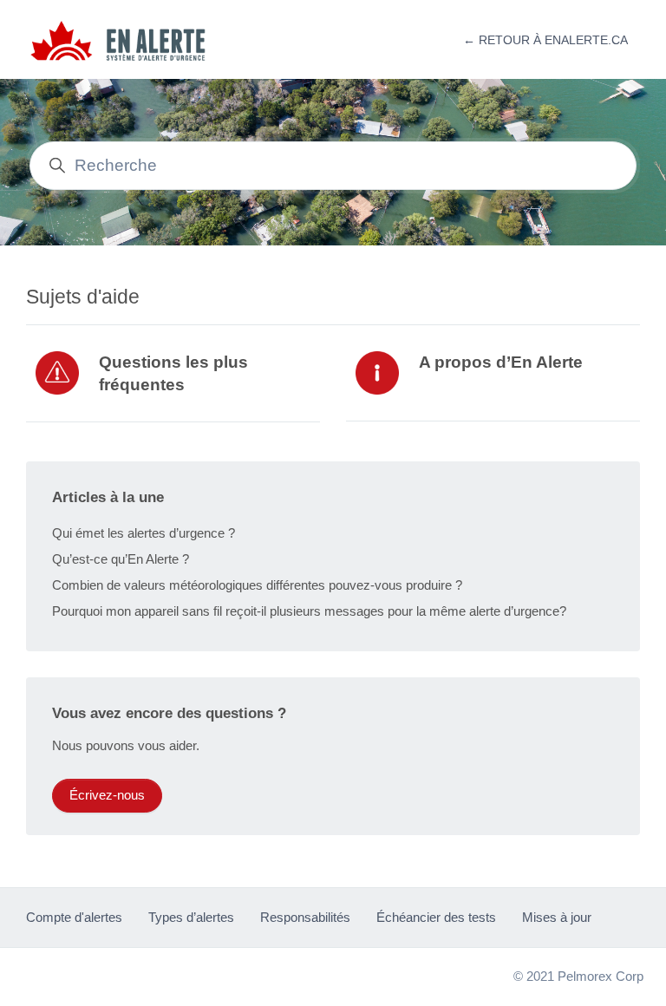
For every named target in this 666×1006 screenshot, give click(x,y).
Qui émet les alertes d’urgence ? (143, 533)
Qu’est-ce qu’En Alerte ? (120, 559)
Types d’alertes (191, 917)
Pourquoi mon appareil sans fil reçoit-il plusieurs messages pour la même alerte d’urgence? (309, 611)
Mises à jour (556, 917)
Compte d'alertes (74, 917)
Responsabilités (305, 917)
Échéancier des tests (436, 917)
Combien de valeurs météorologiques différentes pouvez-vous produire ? (257, 585)
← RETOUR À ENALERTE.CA (545, 40)
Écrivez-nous (107, 794)
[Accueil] (127, 41)
